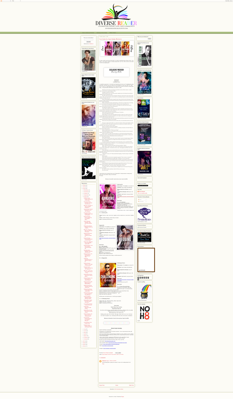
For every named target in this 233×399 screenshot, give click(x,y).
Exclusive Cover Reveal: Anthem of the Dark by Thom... (88, 326)
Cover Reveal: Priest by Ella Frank (88, 323)
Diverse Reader (142, 191)
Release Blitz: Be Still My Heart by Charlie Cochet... (88, 311)
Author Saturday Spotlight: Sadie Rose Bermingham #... (88, 223)
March (85, 335)
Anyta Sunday (104, 354)
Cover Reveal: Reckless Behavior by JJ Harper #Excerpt (88, 319)
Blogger (122, 396)
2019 (84, 186)
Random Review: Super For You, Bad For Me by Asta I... (88, 264)
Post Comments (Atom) (119, 389)
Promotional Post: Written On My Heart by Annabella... (88, 213)
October (85, 193)
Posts (140, 199)
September (86, 194)
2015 (84, 344)
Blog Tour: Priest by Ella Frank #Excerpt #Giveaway (88, 230)
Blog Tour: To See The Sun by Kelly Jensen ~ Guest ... (88, 271)
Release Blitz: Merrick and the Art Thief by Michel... (88, 275)
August (85, 196)
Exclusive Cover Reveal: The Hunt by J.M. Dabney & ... (88, 267)
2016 (84, 342)
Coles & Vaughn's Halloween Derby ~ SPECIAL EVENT (88, 297)
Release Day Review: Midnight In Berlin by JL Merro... (88, 227)
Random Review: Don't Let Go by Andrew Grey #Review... (88, 293)
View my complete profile (142, 193)
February (86, 337)
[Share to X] (118, 352)
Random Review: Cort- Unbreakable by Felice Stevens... (88, 279)
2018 (84, 188)
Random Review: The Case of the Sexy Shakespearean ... (88, 314)
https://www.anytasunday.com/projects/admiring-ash (125, 197)
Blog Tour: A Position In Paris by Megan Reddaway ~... (88, 206)
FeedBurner (91, 43)
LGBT (118, 354)
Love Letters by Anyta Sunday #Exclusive (88, 304)
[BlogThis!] (117, 352)
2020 (84, 185)
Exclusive (109, 354)
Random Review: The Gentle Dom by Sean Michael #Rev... (88, 255)
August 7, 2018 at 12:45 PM (111, 360)
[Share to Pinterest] (120, 352)
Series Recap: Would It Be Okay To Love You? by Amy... (88, 210)
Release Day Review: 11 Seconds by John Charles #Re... (88, 290)
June (85, 330)
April (85, 334)
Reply (103, 363)
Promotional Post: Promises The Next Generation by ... (88, 202)
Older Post (131, 385)
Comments (141, 201)
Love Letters (121, 354)
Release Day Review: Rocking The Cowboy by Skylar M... (88, 235)
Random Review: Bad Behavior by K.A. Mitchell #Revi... (88, 282)
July (85, 329)
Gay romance (113, 354)
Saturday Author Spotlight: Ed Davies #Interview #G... (88, 251)
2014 (84, 346)
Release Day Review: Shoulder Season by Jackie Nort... (88, 286)
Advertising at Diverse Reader (102, 32)
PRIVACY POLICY (112, 32)
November (86, 191)
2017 (84, 341)
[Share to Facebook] (119, 352)
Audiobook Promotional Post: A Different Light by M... (88, 260)
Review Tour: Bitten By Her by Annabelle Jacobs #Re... (88, 242)
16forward (104, 360)
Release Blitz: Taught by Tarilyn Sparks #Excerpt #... (88, 301)
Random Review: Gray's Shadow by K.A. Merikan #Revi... (88, 218)
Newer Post (101, 385)
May (85, 332)
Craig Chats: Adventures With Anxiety (87, 307)
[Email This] (115, 352)
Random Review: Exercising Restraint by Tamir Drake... (88, 239)
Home (116, 385)
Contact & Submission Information (88, 32)
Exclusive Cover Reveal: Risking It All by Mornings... (88, 199)
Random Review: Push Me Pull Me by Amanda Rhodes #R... (88, 247)
